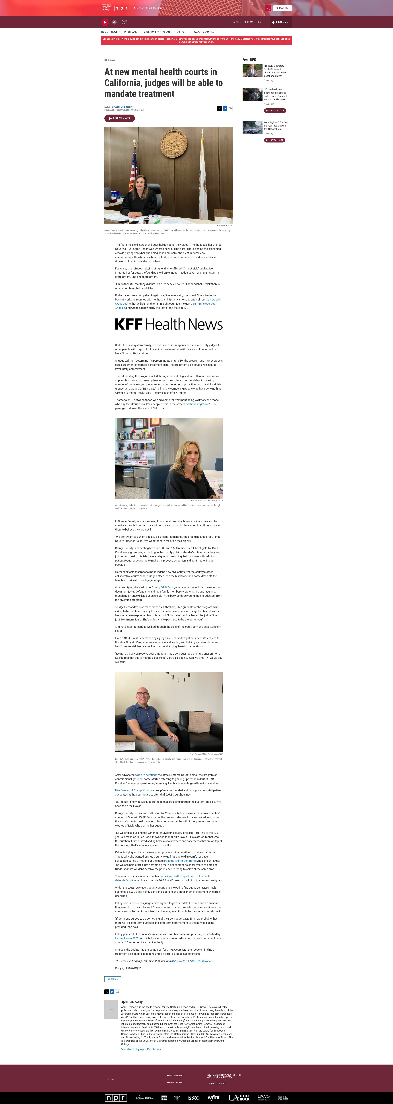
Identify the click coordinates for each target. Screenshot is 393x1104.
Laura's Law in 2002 (127, 938)
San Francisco (201, 303)
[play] (105, 22)
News (114, 32)
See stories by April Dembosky (141, 1049)
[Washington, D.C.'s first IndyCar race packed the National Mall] (253, 127)
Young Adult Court (163, 587)
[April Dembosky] (111, 1009)
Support (182, 32)
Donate (284, 8)
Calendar (150, 32)
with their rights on (198, 404)
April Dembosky (123, 106)
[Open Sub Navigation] (120, 32)
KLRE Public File (174, 1082)
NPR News (109, 60)
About (166, 32)
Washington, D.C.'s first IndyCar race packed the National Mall (276, 126)
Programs (130, 32)
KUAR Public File (175, 1076)
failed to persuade (146, 774)
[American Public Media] (144, 1098)
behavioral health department (177, 876)
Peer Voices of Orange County (133, 790)
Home (104, 32)
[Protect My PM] (283, 1098)
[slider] (119, 22)
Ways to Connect (205, 32)
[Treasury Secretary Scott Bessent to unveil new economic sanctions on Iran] (253, 70)
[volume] (114, 22)
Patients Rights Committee (180, 860)
